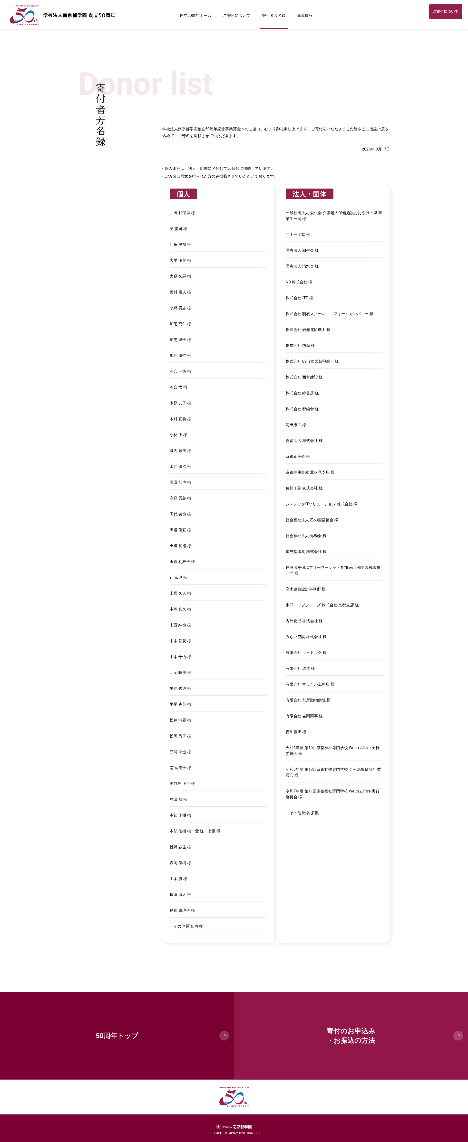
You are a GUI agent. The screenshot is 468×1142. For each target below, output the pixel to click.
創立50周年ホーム (195, 15)
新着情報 (305, 15)
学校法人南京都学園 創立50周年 (63, 16)
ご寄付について (236, 15)
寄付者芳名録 (273, 15)
